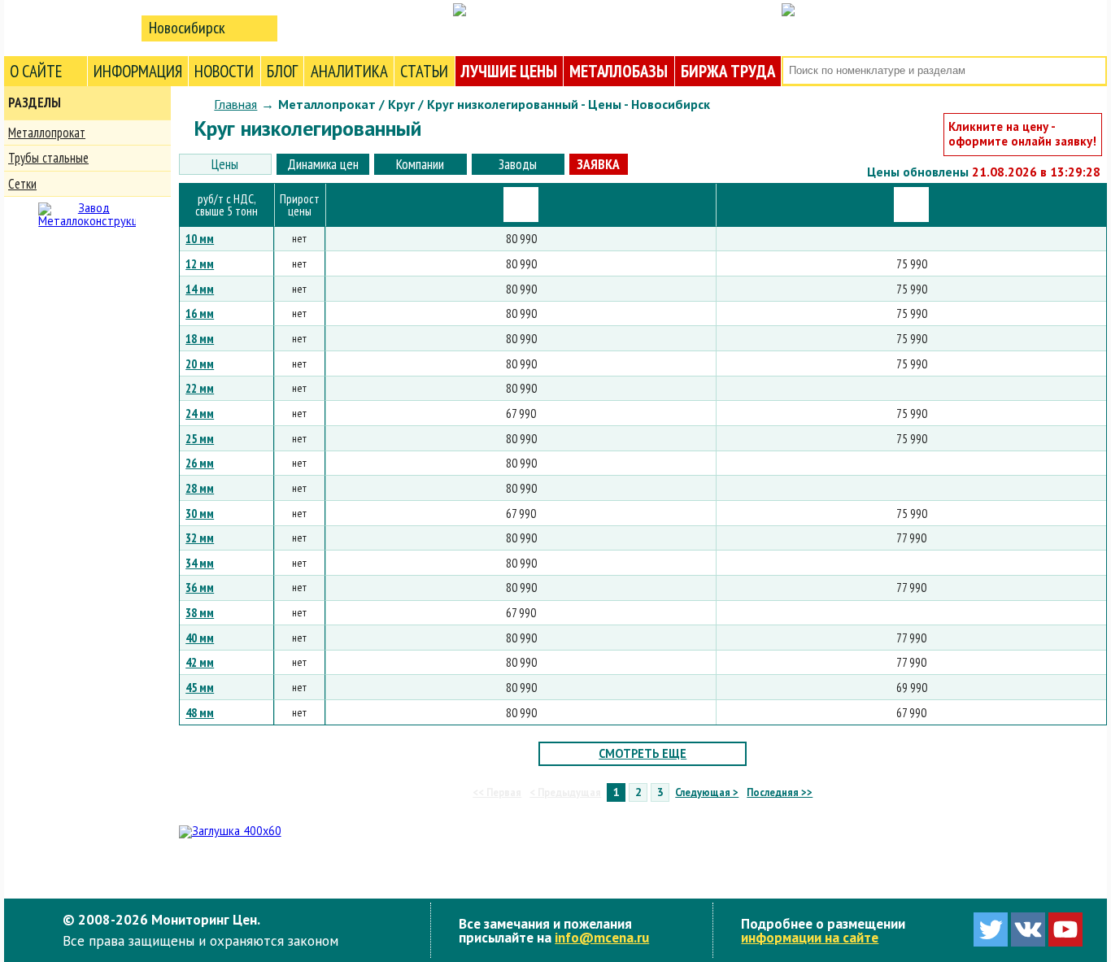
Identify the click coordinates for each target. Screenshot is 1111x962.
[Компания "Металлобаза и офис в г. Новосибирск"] (911, 204)
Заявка (598, 164)
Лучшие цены (509, 71)
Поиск (1092, 71)
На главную (69, 27)
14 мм (199, 289)
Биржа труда (728, 71)
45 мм (199, 687)
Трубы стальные (48, 158)
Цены (224, 164)
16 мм (199, 313)
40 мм (199, 637)
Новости (224, 71)
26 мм (199, 463)
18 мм (199, 338)
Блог (282, 71)
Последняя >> (780, 792)
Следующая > (706, 792)
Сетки (22, 184)
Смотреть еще (642, 753)
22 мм (199, 388)
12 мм (199, 263)
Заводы (518, 164)
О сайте (36, 71)
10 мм (199, 238)
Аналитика (349, 71)
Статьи (424, 71)
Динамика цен (323, 164)
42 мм (199, 662)
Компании (420, 164)
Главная (235, 104)
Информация (138, 71)
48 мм (199, 712)
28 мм (199, 488)
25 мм (199, 438)
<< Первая (497, 792)
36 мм (199, 587)
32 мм (199, 537)
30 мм (199, 513)
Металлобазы (618, 71)
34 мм (199, 563)
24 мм (199, 413)
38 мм (199, 612)
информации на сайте (809, 937)
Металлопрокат (46, 132)
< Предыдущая (565, 792)
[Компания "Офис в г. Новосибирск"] (520, 204)
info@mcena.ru (602, 937)
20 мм (199, 363)
